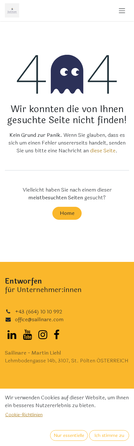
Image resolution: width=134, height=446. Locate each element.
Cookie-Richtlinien (24, 414)
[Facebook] (56, 335)
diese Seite (102, 151)
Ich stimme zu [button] (109, 435)
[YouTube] (27, 335)
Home (67, 213)
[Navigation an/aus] (122, 10)
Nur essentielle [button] (69, 435)
